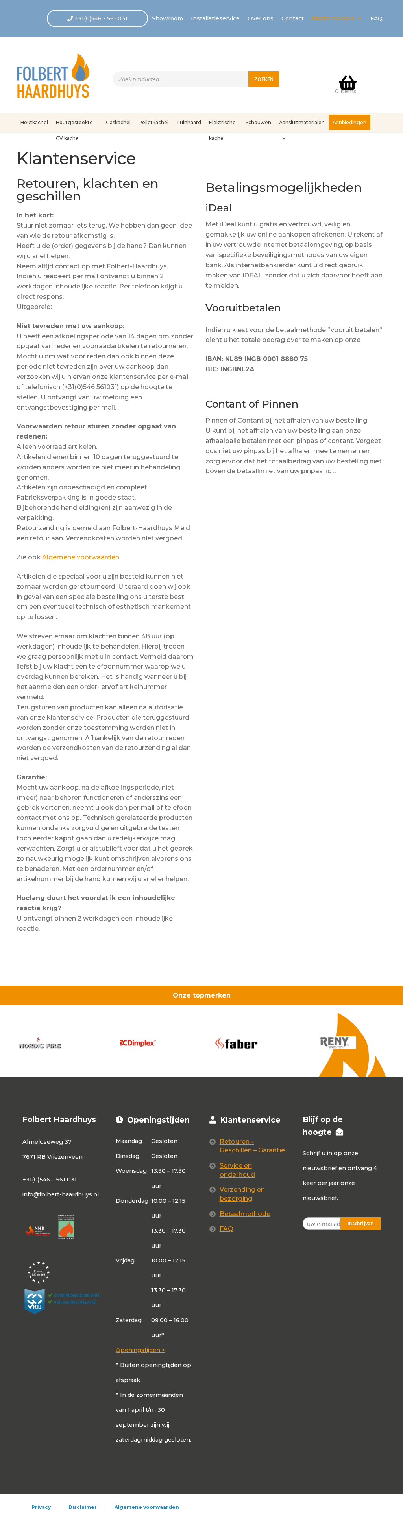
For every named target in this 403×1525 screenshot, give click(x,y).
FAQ (376, 18)
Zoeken (264, 79)
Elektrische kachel (222, 124)
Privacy (41, 1507)
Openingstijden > (140, 1350)
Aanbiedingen (349, 122)
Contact (292, 18)
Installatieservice (215, 18)
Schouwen (258, 122)
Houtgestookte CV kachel (74, 124)
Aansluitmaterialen (302, 122)
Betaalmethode (245, 1214)
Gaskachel (118, 122)
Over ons (261, 18)
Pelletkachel (153, 122)
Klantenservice (333, 18)
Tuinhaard (188, 122)
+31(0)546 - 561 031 (100, 18)
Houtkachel (34, 122)
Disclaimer (82, 1507)
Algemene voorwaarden (80, 557)
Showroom (167, 18)
